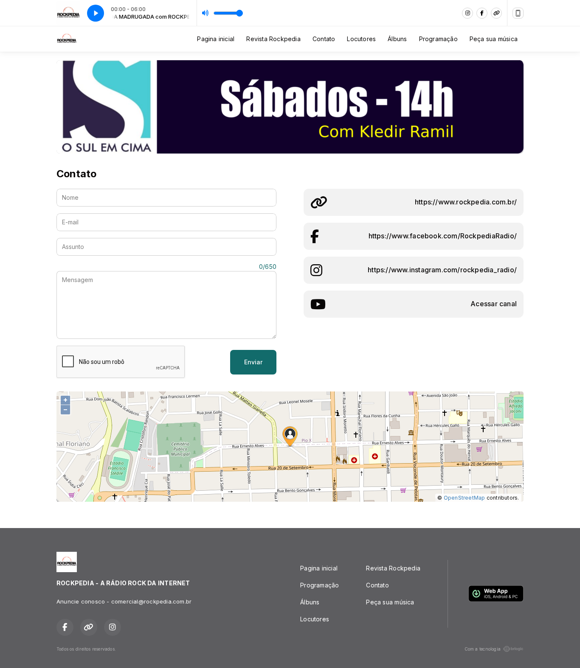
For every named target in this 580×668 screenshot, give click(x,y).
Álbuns (397, 38)
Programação (438, 38)
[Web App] (518, 13)
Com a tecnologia (483, 648)
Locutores (361, 38)
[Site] (496, 13)
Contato (324, 38)
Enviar (253, 362)
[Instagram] (467, 13)
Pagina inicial (215, 38)
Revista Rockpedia (273, 38)
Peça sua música (494, 38)
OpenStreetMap (464, 498)
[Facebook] (481, 13)
